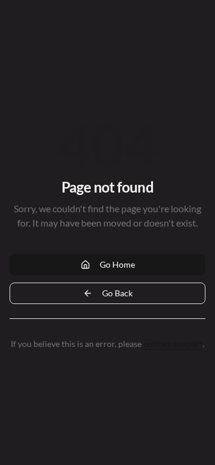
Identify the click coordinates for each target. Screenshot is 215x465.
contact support (172, 344)
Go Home (117, 264)
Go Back (117, 293)
